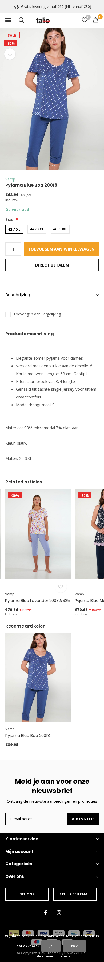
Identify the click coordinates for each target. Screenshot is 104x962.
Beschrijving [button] (17, 295)
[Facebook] (45, 913)
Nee (74, 946)
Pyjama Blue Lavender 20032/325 (37, 600)
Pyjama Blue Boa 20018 (27, 735)
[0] (95, 20)
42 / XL (14, 229)
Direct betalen (52, 265)
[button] (8, 20)
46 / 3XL (60, 229)
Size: (11, 219)
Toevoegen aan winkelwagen (61, 249)
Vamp (10, 179)
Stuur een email (75, 894)
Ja (51, 946)
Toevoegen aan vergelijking (37, 314)
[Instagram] (59, 913)
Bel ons (26, 894)
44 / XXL (37, 229)
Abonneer (83, 818)
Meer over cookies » (53, 956)
